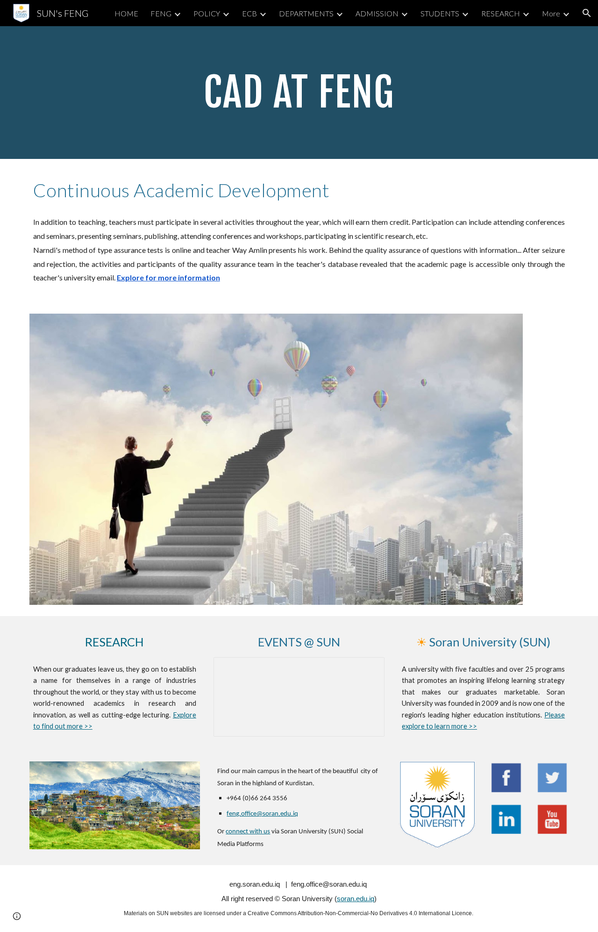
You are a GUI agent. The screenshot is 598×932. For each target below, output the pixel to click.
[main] (299, 92)
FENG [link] (160, 13)
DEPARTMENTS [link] (306, 13)
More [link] (551, 13)
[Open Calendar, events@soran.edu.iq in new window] (367, 669)
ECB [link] (249, 13)
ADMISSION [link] (377, 13)
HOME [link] (126, 13)
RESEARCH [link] (500, 13)
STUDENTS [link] (439, 13)
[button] (587, 13)
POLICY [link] (206, 13)
